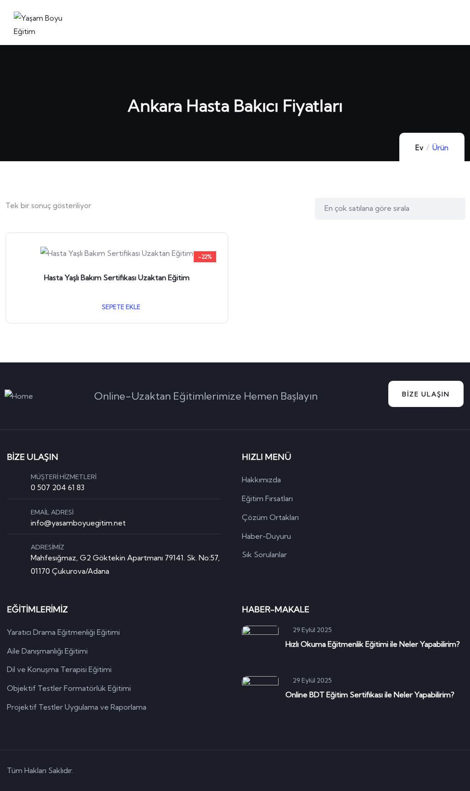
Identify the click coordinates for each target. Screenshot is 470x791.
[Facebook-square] (406, 770)
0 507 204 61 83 (57, 487)
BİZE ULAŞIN (426, 394)
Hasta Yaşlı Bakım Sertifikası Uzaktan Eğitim (117, 277)
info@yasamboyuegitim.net (78, 522)
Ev (419, 147)
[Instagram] (458, 770)
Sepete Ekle (120, 307)
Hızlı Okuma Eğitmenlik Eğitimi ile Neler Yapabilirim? (372, 644)
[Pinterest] (432, 770)
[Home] (19, 396)
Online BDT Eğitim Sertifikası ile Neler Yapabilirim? (369, 694)
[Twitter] (380, 770)
